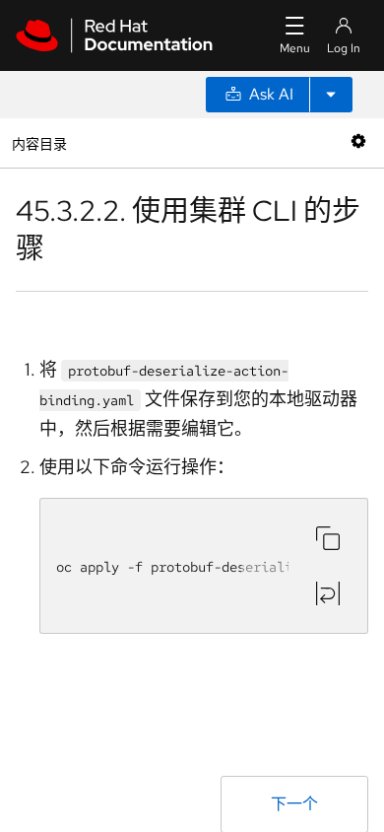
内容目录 (39, 142)
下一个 (294, 804)
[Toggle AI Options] (330, 94)
